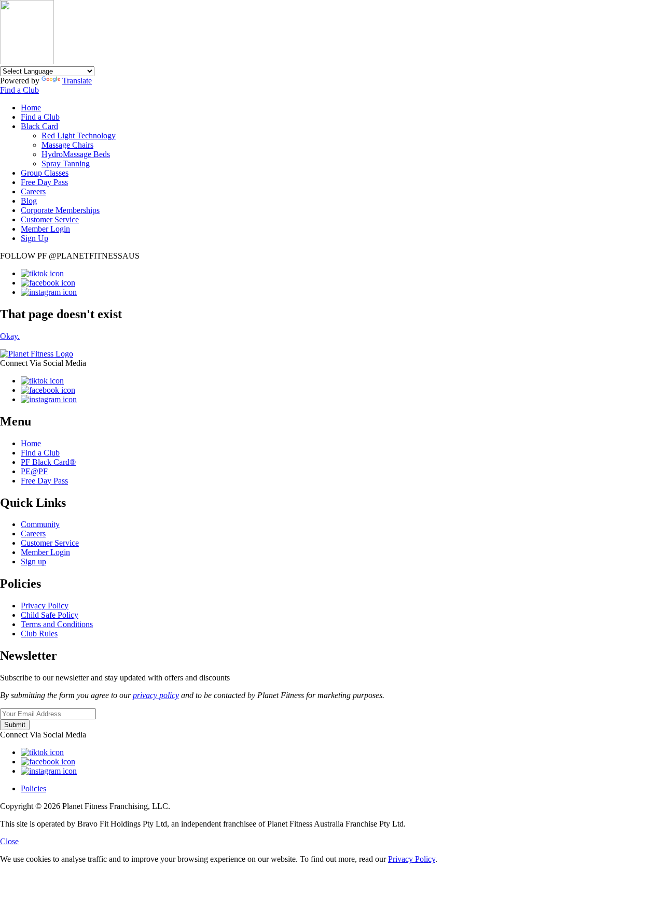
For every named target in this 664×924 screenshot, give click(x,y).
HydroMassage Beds (76, 154)
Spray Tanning (66, 163)
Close (9, 841)
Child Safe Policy (49, 614)
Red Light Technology (79, 135)
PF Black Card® (48, 462)
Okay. (10, 336)
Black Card (39, 126)
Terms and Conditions (57, 624)
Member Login (45, 228)
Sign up (33, 561)
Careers (33, 191)
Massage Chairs (67, 144)
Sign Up (34, 238)
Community (40, 524)
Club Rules (39, 633)
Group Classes (44, 172)
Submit (14, 725)
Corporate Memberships (60, 210)
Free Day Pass (44, 182)
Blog (29, 200)
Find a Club (19, 90)
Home (31, 107)
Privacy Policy (44, 605)
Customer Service (50, 219)
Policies (33, 788)
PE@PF (34, 471)
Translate (77, 80)
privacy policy (156, 695)
